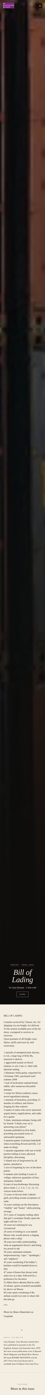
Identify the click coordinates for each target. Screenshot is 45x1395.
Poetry (15, 965)
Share (22, 994)
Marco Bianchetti (21, 1312)
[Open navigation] (39, 5)
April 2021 (28, 965)
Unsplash (8, 1316)
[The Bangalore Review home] (9, 6)
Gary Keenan (18, 987)
